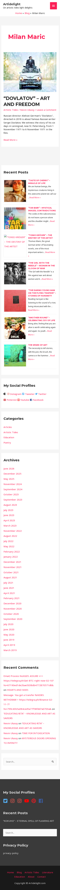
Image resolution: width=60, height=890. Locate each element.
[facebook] (41, 801)
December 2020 (12, 603)
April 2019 (9, 644)
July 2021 (8, 582)
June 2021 (9, 587)
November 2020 (13, 608)
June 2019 (9, 639)
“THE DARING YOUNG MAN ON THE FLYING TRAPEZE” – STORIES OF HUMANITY (42, 293)
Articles (8, 427)
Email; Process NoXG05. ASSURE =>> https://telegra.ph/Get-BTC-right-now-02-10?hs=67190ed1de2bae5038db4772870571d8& (29, 680)
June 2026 (9, 468)
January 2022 (11, 556)
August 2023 (10, 504)
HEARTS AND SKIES (17, 689)
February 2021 (12, 598)
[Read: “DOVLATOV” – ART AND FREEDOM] (30, 71)
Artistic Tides (11, 109)
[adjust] (5, 394)
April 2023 (9, 520)
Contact (41, 876)
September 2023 (13, 499)
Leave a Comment (46, 109)
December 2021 (12, 561)
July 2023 (8, 510)
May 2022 (9, 546)
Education (9, 437)
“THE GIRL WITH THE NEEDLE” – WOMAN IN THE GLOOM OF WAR (41, 266)
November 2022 (13, 530)
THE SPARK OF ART (37, 345)
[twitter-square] (6, 801)
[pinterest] (34, 801)
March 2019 (10, 650)
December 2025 (12, 473)
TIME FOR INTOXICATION (36, 733)
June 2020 (9, 629)
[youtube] (27, 801)
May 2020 (9, 634)
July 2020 (8, 624)
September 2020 (13, 618)
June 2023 (9, 515)
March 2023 (10, 525)
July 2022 (8, 541)
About (31, 876)
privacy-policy (10, 853)
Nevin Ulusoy (11, 723)
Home (10, 872)
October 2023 (11, 494)
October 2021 (11, 572)
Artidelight (11, 4)
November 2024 (13, 484)
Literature (47, 872)
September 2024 (13, 489)
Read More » (10, 139)
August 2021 (10, 577)
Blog (19, 872)
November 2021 (13, 567)
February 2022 (12, 551)
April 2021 (9, 593)
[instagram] (13, 801)
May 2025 (9, 478)
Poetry (7, 442)
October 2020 (11, 613)
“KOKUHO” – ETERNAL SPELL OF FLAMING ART (28, 820)
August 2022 (10, 535)
